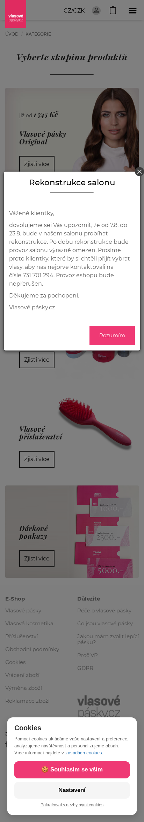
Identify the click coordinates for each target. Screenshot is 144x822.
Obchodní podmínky (32, 649)
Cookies (15, 662)
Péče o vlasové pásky (104, 610)
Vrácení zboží (22, 675)
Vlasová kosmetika (29, 623)
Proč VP (87, 655)
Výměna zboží (23, 688)
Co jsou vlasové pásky (105, 623)
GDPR (85, 668)
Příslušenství (21, 636)
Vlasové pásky (23, 610)
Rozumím (112, 335)
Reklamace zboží (27, 701)
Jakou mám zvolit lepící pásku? (108, 639)
